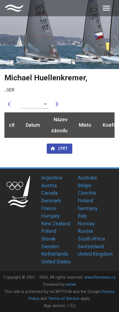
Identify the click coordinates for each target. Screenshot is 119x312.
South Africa (91, 239)
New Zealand (55, 223)
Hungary (50, 216)
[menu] (106, 8)
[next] (57, 104)
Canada (49, 193)
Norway (86, 223)
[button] (35, 104)
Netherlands (54, 254)
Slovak (48, 239)
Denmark (51, 200)
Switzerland (91, 246)
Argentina (51, 178)
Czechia (87, 193)
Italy (82, 216)
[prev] (10, 104)
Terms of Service (63, 298)
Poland (48, 231)
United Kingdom (95, 254)
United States (56, 262)
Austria (49, 185)
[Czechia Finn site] (14, 8)
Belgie (84, 185)
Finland (85, 200)
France (48, 208)
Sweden (50, 246)
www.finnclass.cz (100, 277)
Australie (87, 178)
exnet (71, 284)
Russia (85, 231)
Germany (88, 208)
